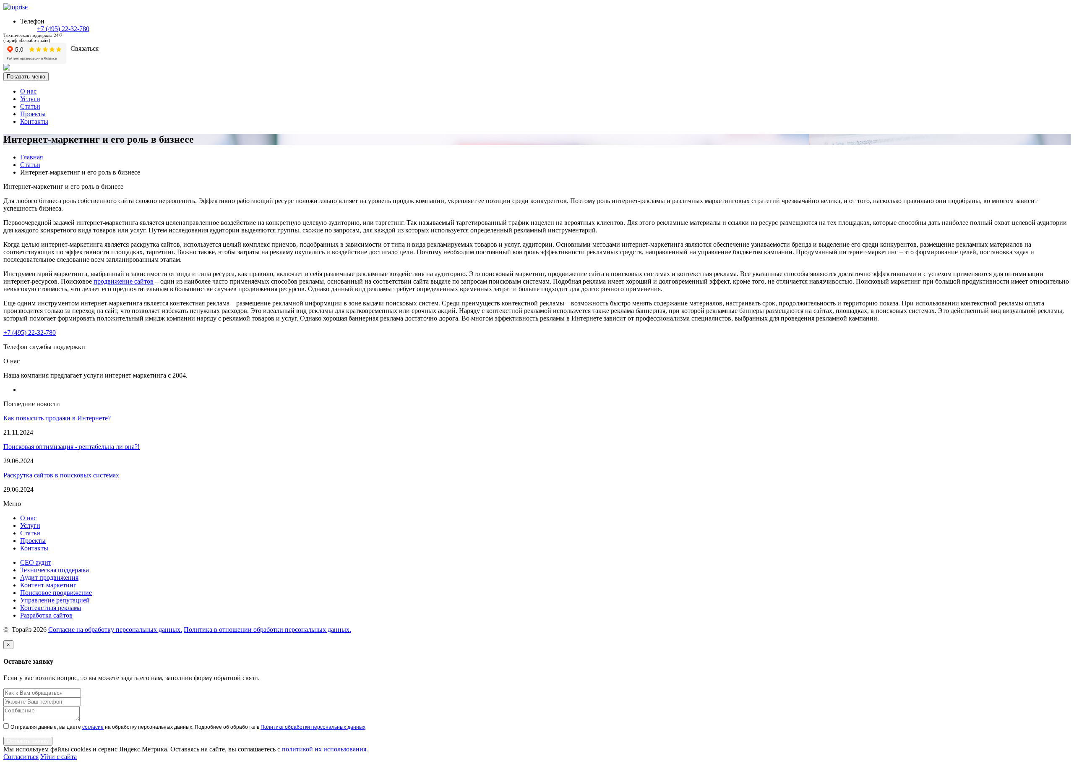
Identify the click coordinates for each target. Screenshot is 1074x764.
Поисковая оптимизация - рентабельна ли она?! (71, 446)
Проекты (33, 113)
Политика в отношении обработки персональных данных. (267, 629)
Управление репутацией (55, 600)
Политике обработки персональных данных (313, 727)
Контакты (34, 121)
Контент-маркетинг (48, 585)
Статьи (30, 106)
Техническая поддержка (54, 570)
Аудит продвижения (49, 577)
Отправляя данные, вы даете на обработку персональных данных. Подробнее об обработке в (187, 727)
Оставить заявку (28, 741)
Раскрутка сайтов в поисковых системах (61, 475)
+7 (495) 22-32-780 (63, 28)
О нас (28, 91)
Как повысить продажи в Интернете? (57, 418)
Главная (31, 157)
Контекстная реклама (50, 607)
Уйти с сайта (58, 756)
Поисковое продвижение (56, 592)
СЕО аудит (35, 562)
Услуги (30, 98)
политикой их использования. (325, 749)
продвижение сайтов (124, 281)
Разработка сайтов (46, 615)
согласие (93, 727)
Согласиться (21, 756)
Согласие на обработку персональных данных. (115, 629)
